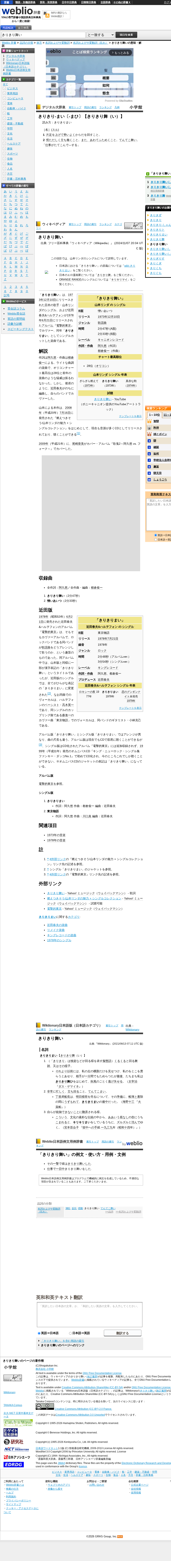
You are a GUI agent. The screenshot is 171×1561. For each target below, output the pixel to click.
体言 (39, 42)
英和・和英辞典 (48, 2)
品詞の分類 (26, 42)
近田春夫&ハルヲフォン (102, 626)
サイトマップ (13, 1504)
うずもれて (71, 1101)
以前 (70, 1071)
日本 (47, 305)
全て (5, 84)
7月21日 (112, 638)
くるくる (120, 1061)
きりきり (66, 1055)
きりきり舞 (104, 275)
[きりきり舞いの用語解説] (8, 28)
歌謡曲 (102, 322)
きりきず (156, 215)
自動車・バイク (16, 108)
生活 (10, 138)
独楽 (73, 1061)
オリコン (102, 366)
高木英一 (68, 705)
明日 (79, 1096)
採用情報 (136, 1492)
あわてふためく (100, 140)
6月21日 (47, 320)
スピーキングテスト (21, 329)
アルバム (47, 325)
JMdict (61, 1463)
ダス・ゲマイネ (68, 1086)
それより (61, 1071)
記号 (7, 295)
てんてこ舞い (128, 140)
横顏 (96, 1071)
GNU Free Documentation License (102, 1373)
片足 (49, 134)
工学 (10, 118)
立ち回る (73, 1091)
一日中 (60, 1168)
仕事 (48, 145)
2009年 (43, 443)
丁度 (58, 1096)
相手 (79, 1076)
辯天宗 (157, 473)
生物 (10, 158)
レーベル (84, 339)
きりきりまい (47, 916)
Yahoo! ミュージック (81, 893)
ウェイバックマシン (111, 893)
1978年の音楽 (56, 840)
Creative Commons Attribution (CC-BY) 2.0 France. (83, 1408)
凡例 (116, 107)
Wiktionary (132, 1029)
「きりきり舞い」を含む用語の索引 (62, 1340)
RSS (120, 1536)
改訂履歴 (161, 1390)
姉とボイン (160, 434)
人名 (10, 168)
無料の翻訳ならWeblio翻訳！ (59, 14)
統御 (59, 1112)
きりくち (156, 268)
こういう (61, 1117)
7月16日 (65, 412)
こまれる (61, 1122)
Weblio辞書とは (15, 1484)
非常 (50, 1091)
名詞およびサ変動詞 (57, 42)
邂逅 (156, 466)
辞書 (6, 2)
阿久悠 (102, 345)
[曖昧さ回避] (46, 272)
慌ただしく (53, 140)
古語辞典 (106, 2)
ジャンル (84, 322)
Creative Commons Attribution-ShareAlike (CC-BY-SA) (92, 1387)
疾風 (93, 1081)
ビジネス (12, 88)
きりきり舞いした (79, 1163)
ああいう (114, 1117)
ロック (102, 650)
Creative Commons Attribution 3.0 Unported (80, 1414)
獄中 (85, 1127)
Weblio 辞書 (9, 42)
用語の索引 (90, 107)
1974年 (131, 385)
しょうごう (160, 479)
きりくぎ (156, 263)
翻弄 (85, 1112)
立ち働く (66, 140)
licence (83, 1466)
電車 (10, 103)
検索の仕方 (12, 1488)
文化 (73, 1117)
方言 (10, 173)
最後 (120, 1076)
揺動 (80, 1208)
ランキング (105, 107)
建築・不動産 (15, 123)
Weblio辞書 (77, 1379)
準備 (120, 1096)
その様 (63, 1066)
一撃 (56, 1163)
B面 (80, 310)
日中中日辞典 (69, 2)
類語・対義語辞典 (25, 2)
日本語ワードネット (47, 1448)
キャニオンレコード (111, 339)
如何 (156, 453)
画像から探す (55, 1488)
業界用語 (12, 93)
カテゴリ (74, 916)
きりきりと (157, 229)
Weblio (40, 1390)
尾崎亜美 (78, 443)
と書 (137, 1096)
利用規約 (11, 1496)
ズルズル (122, 1122)
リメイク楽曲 (56, 930)
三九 (110, 1127)
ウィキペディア (53, 224)
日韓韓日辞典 (88, 2)
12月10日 (113, 316)
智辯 (156, 421)
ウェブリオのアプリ (59, 1484)
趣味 (10, 148)
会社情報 (136, 1488)
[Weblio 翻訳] (46, 14)
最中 (105, 1101)
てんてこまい (97, 1091)
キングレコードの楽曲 (61, 935)
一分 (88, 1076)
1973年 (102, 316)
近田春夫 (56, 388)
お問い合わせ (96, 1484)
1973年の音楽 (56, 835)
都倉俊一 (103, 350)
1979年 (131, 700)
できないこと (70, 1112)
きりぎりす (157, 258)
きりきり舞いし (161, 182)
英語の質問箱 (16, 318)
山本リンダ (102, 304)
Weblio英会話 (16, 313)
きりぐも (156, 273)
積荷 (85, 1096)
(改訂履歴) (92, 1376)
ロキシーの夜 (87, 691)
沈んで (135, 1122)
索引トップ (75, 107)
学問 (10, 128)
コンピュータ (15, 98)
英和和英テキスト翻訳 (59, 1297)
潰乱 (67, 1208)
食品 (10, 163)
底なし (124, 1117)
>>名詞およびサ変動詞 (128, 1211)
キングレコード (108, 667)
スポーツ (12, 153)
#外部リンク (58, 859)
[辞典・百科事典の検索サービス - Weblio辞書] (21, 13)
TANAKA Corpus (13, 1405)
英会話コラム (16, 308)
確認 (156, 447)
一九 (104, 1127)
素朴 (82, 1117)
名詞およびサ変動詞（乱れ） (90, 42)
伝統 (90, 1117)
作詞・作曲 (85, 345)
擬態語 (107, 1061)
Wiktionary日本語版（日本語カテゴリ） (72, 1025)
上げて (59, 134)
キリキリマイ (119, 279)
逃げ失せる (115, 1081)
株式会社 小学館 (45, 1369)
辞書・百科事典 (16, 178)
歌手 (56, 305)
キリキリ (79, 1122)
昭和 (121, 1127)
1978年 (102, 638)
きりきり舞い (103, 399)
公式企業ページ (139, 1484)
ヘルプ (10, 1492)
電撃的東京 (63, 325)
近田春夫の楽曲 (57, 925)
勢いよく (69, 134)
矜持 (156, 427)
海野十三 (128, 1101)
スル (55, 129)
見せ (111, 1071)
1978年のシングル (59, 940)
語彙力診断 (15, 323)
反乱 (74, 1208)
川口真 (87, 816)
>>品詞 (109, 1211)
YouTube (120, 399)
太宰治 (132, 1081)
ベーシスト (52, 705)
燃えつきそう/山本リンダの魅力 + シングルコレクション (84, 898)
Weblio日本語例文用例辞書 (62, 1141)
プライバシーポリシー (18, 1500)
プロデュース (87, 679)
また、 (85, 140)
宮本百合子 (71, 1127)
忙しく (60, 1091)
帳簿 (131, 1096)
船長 (67, 1096)
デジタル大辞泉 (53, 107)
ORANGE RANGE (70, 279)
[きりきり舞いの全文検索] (23, 28)
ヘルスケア (14, 143)
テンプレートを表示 (130, 416)
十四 (127, 1127)
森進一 (66, 715)
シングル (120, 304)
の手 (94, 1127)
